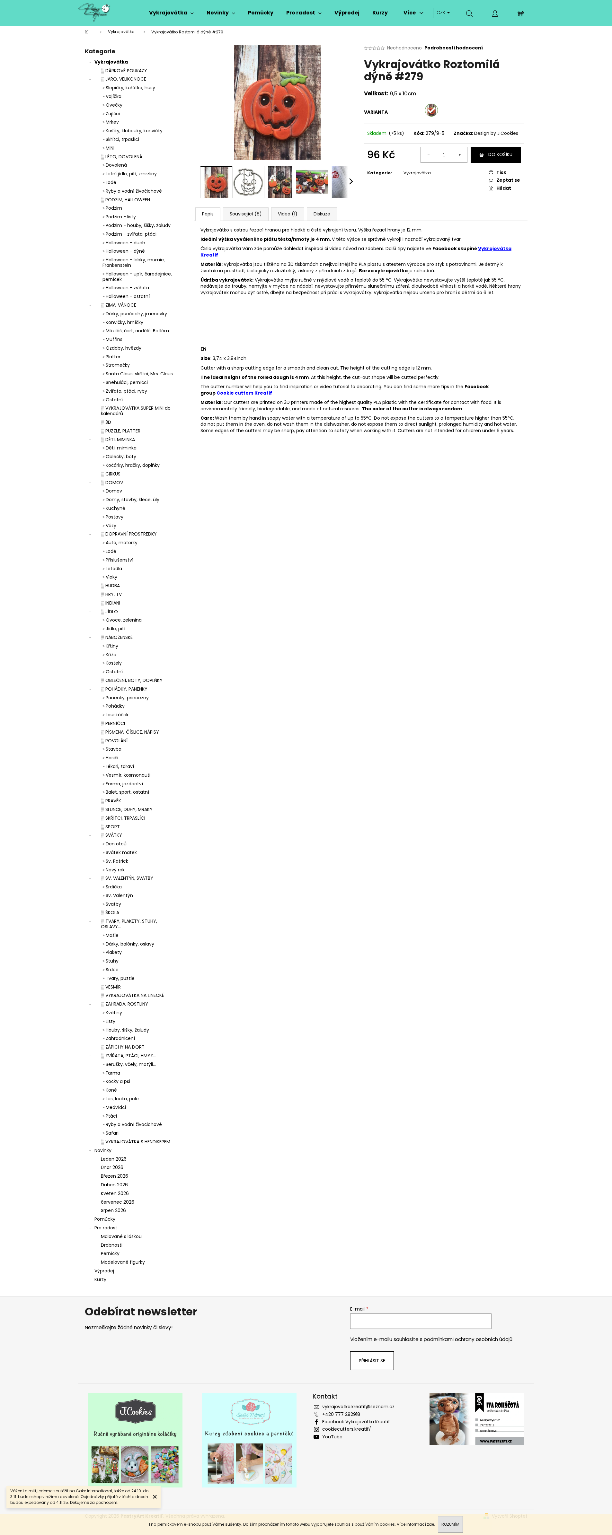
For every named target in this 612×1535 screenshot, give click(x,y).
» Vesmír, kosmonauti (126, 775)
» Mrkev (110, 122)
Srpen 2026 (113, 1210)
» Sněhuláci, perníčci (125, 382)
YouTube (332, 1437)
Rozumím (450, 1524)
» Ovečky (112, 105)
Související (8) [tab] (246, 214)
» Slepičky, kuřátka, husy (128, 87)
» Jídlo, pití (113, 628)
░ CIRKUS (110, 474)
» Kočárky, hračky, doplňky (131, 465)
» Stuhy (110, 961)
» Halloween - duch (123, 243)
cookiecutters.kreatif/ (346, 1429)
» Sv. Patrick (115, 861)
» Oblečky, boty (119, 456)
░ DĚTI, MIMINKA (118, 439)
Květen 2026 (115, 1193)
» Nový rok (113, 870)
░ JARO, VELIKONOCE (123, 79)
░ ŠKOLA (110, 912)
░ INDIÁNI (110, 603)
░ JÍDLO (109, 611)
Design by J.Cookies (496, 133)
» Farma (111, 1073)
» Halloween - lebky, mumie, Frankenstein (133, 262)
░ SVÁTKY (111, 835)
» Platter (111, 356)
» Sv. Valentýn (117, 895)
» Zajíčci (111, 113)
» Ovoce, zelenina (122, 620)
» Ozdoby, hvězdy (121, 348)
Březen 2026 (114, 1176)
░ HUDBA (110, 585)
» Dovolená (114, 165)
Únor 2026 (112, 1167)
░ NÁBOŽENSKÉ (117, 637)
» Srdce (110, 969)
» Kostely (112, 663)
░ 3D (106, 422)
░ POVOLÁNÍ (114, 740)
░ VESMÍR (111, 987)
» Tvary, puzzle (118, 978)
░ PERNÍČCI (113, 723)
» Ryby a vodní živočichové (132, 191)
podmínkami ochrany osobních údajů (468, 1339)
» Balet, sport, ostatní (125, 792)
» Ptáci (109, 1116)
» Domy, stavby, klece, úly (130, 499)
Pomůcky (104, 1219)
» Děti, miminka (119, 448)
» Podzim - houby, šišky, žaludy (136, 225)
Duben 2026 (114, 1185)
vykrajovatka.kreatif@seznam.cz (358, 1406)
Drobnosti (111, 1245)
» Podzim (112, 208)
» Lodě (109, 182)
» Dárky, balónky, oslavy (128, 944)
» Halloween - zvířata (125, 287)
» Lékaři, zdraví (118, 766)
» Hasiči (110, 757)
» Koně (109, 1090)
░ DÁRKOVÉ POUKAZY (124, 70)
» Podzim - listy (119, 217)
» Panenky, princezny (125, 697)
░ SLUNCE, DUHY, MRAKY (127, 809)
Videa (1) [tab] (287, 214)
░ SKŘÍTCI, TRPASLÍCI (123, 818)
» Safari (110, 1133)
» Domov (112, 491)
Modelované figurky (123, 1262)
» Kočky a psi (116, 1081)
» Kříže (109, 654)
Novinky (102, 1150)
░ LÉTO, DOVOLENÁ (121, 156)
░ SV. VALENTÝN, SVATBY (127, 878)
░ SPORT (110, 827)
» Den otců (114, 844)
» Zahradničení (118, 1038)
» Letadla (112, 568)
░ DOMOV (112, 482)
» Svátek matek (119, 852)
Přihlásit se (372, 1360)
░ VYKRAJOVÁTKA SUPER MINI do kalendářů (136, 411)
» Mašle (110, 935)
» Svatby (111, 904)
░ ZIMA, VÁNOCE (118, 305)
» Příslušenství (117, 560)
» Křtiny (110, 646)
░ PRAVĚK (111, 801)
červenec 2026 (117, 1202)
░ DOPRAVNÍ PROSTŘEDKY (129, 534)
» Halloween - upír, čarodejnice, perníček (137, 277)
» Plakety (112, 952)
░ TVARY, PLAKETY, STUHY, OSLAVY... (129, 924)
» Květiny (112, 1012)
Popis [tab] (208, 214)
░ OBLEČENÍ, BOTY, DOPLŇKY (132, 680)
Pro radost (105, 1228)
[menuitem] (171, 13)
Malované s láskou (121, 1236)
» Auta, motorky (119, 542)
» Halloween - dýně (123, 251)
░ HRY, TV (111, 594)
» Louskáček (115, 714)
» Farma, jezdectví (122, 784)
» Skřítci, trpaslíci (120, 139)
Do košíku (500, 154)
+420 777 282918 (341, 1414)
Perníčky (110, 1253)
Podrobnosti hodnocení (453, 48)
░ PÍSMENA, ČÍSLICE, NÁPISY (130, 732)
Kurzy (100, 1279)
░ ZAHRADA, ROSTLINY (124, 1004)
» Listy (108, 1021)
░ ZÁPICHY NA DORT (123, 1047)
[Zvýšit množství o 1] (459, 154)
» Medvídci (114, 1107)
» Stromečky (116, 365)
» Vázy (109, 525)
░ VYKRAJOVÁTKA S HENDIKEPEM (135, 1141)
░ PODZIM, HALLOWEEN (125, 199)
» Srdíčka (112, 887)
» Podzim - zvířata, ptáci (129, 234)
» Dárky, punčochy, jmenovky (134, 313)
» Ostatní (112, 400)
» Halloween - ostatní (126, 296)
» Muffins (112, 339)
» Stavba (111, 749)
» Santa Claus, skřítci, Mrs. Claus (137, 374)
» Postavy (112, 517)
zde (430, 1524)
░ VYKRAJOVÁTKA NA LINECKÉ (132, 995)
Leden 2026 (114, 1159)
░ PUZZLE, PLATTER (120, 431)
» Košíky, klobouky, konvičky (132, 130)
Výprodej (104, 1271)
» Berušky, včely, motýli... (129, 1064)
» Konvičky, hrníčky (122, 322)
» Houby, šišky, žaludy (125, 1030)
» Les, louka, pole (120, 1098)
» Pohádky (113, 706)
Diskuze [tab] (322, 214)
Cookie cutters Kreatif (244, 393)
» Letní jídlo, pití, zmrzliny (129, 173)
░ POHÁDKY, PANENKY (124, 689)
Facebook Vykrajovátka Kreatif (356, 1421)
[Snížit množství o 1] (428, 154)
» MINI (108, 148)
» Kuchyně (113, 508)
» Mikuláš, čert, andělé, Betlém (135, 330)
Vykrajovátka (111, 62)
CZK (442, 12)
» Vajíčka (111, 96)
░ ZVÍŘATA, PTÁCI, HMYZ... (128, 1055)
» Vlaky (109, 577)
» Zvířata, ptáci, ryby (124, 391)
